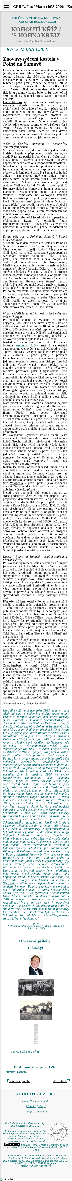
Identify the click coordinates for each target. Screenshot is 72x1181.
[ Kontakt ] (41, 1111)
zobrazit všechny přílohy (26, 1051)
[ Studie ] (46, 1101)
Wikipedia (16, 483)
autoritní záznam (16, 1072)
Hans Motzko (12, 102)
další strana (60, 1081)
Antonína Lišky (27, 345)
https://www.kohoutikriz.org (36, 1165)
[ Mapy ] (41, 1106)
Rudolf (42, 733)
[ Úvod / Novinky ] (31, 1101)
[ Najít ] (29, 1111)
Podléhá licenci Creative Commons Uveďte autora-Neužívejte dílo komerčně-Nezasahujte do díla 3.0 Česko (36, 1147)
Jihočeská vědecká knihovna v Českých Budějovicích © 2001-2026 (26, 1124)
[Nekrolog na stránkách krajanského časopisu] (36, 1034)
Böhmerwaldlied (13, 188)
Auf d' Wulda (36, 185)
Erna (63, 733)
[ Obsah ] (31, 1106)
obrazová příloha (19, 1081)
